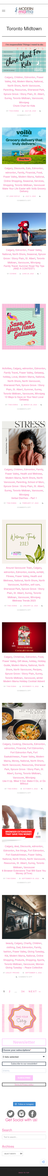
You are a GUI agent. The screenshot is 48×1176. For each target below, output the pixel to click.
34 (23, 991)
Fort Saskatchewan (16, 854)
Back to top (24, 1173)
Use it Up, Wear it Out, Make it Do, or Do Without (24, 782)
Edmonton (29, 77)
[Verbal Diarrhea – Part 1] (24, 443)
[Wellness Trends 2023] (24, 542)
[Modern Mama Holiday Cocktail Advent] (24, 637)
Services (39, 180)
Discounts (19, 168)
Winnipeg (24, 102)
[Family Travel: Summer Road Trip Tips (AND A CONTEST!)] (24, 229)
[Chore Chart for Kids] (24, 57)
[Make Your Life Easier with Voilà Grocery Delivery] (24, 145)
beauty (9, 943)
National (38, 81)
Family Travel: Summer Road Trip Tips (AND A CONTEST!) (24, 267)
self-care (35, 584)
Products (19, 960)
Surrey (8, 98)
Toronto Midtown (21, 98)
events (31, 572)
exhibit (40, 572)
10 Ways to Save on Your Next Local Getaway (24, 398)
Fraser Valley (10, 176)
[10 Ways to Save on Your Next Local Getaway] (24, 325)
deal (16, 846)
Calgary (9, 77)
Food (39, 172)
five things (21, 850)
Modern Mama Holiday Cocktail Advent (24, 681)
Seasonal (28, 180)
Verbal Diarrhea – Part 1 (24, 498)
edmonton (10, 172)
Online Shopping (13, 180)
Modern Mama (25, 81)
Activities (7, 368)
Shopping (8, 185)
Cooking (16, 744)
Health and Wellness (31, 473)
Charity (27, 943)
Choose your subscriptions (16, 1050)
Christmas (18, 656)
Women (40, 964)
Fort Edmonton (35, 748)
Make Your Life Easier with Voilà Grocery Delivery (24, 190)
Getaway (39, 372)
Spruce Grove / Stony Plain (18, 94)
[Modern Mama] (24, 10)
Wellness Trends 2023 (24, 600)
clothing (11, 947)
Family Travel (11, 372)
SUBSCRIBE (24, 1078)
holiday (6, 376)
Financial (30, 172)
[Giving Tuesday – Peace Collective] (24, 917)
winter (40, 677)
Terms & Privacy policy (24, 1084)
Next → (35, 991)
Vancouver (37, 98)
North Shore (14, 85)
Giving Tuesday (36, 951)
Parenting (8, 89)
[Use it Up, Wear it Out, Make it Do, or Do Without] (24, 721)
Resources (20, 89)
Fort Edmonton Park (21, 752)
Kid (14, 81)
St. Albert (39, 94)
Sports (40, 960)
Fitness (10, 576)
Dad (18, 947)
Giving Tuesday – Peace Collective (24, 967)
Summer (28, 389)
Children (18, 77)
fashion (7, 951)
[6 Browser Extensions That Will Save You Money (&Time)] (24, 823)
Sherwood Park (36, 89)
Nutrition (24, 584)
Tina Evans (14, 111)
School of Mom (36, 482)
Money (15, 760)
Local (14, 376)
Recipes (37, 669)
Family (20, 172)
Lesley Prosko (12, 973)
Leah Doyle (14, 196)
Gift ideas (22, 661)
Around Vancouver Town (19, 567)
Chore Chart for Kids (24, 105)
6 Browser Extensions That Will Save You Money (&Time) (24, 872)
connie (13, 273)
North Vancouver (31, 85)
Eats (28, 168)
